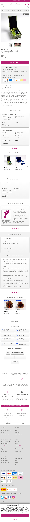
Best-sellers (26, 10)
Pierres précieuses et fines (17, 352)
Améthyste (17, 454)
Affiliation (22, 423)
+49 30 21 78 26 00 (8, 401)
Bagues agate (4, 451)
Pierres (7, 10)
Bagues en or (4, 437)
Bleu (16, 140)
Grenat (17, 443)
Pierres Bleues (15, 361)
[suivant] (27, 166)
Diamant (17, 441)
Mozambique (5, 144)
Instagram (13, 497)
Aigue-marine (18, 435)
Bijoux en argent (5, 443)
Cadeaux (13, 10)
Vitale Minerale (5, 126)
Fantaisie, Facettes (6, 140)
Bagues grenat (4, 465)
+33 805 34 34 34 (9, 399)
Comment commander (8, 415)
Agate (16, 430)
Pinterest (5, 497)
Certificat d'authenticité (7, 417)
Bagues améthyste (5, 454)
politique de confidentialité (15, 513)
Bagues (2, 432)
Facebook (9, 497)
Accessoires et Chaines (6, 430)
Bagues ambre (4, 458)
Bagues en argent (5, 435)
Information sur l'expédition (8, 423)
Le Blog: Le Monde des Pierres (22, 420)
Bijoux (2, 10)
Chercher (28, 7)
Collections (19, 10)
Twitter (2, 497)
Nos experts (22, 415)
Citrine (16, 439)
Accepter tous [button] (15, 516)
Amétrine (17, 456)
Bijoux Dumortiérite (9, 357)
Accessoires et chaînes (20, 357)
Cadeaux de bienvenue (7, 420)
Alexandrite (18, 451)
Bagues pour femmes (6, 439)
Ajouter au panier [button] (15, 63)
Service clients (7, 413)
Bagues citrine (4, 460)
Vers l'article (14, 148)
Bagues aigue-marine (6, 456)
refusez (25, 509)
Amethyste (17, 432)
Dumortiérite (5, 134)
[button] (1, 3)
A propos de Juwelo (22, 413)
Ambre (16, 437)
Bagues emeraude (5, 462)
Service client (8, 394)
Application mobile (22, 417)
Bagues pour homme (6, 441)
